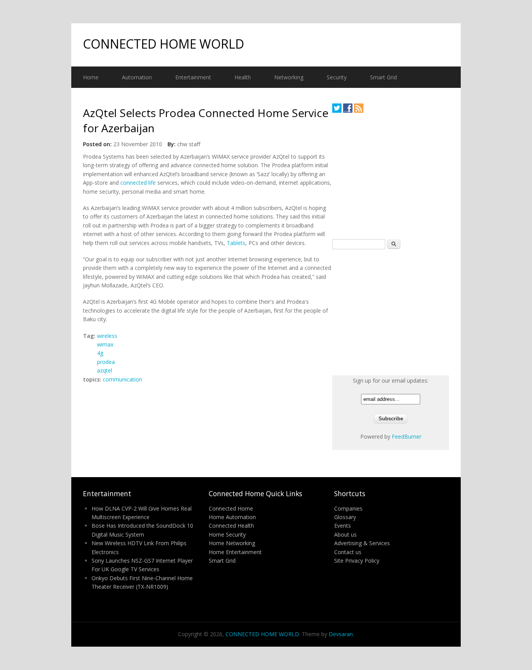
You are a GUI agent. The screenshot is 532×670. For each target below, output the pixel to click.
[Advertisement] (390, 175)
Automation (137, 77)
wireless (107, 335)
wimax (105, 344)
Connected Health (231, 525)
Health (242, 77)
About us (345, 534)
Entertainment (193, 77)
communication (122, 379)
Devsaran (341, 634)
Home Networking (232, 543)
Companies (348, 508)
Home (91, 77)
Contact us (347, 552)
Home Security (227, 534)
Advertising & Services (362, 543)
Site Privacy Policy (356, 560)
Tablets (236, 243)
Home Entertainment (235, 552)
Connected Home (231, 508)
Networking (288, 77)
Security (337, 77)
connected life (138, 182)
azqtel (104, 370)
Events (342, 525)
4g (100, 353)
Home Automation (232, 517)
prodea (106, 362)
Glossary (345, 517)
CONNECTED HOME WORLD (163, 43)
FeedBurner (406, 436)
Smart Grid (383, 77)
